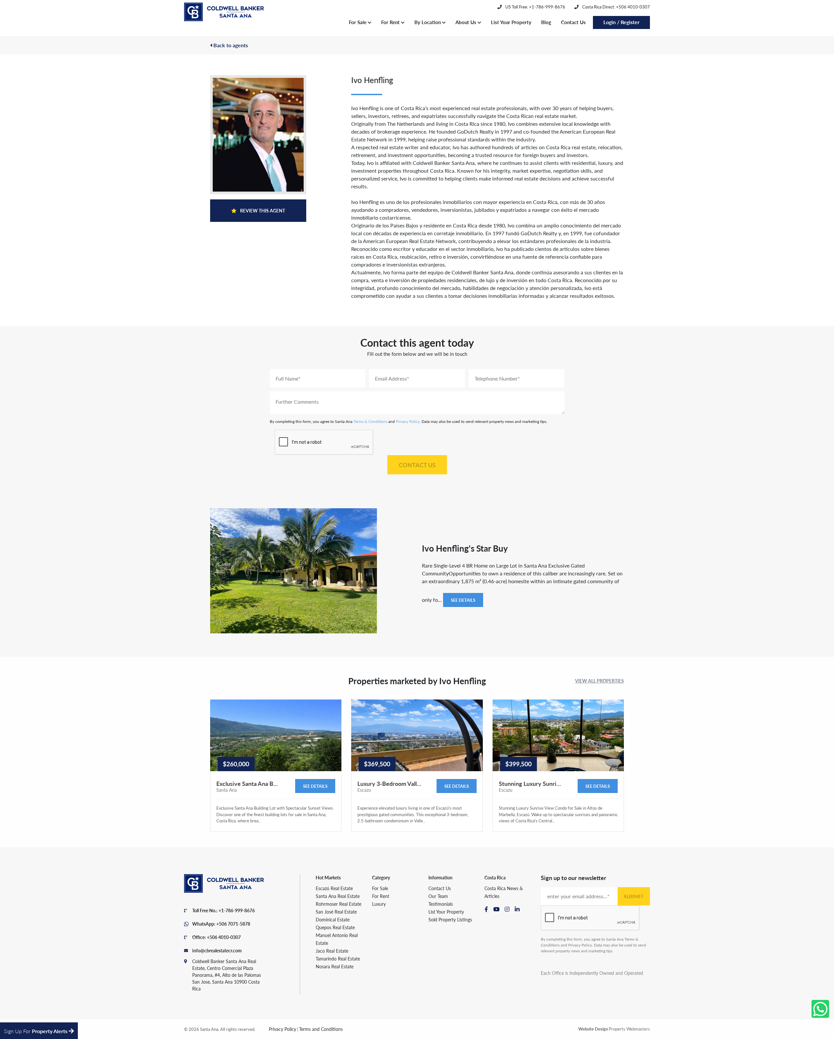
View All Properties (599, 680)
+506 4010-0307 (224, 937)
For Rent (391, 22)
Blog (546, 22)
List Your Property (511, 22)
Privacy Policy (408, 421)
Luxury (379, 904)
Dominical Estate (333, 919)
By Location (428, 22)
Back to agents (230, 45)
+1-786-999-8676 (237, 910)
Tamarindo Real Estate (338, 958)
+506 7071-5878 (233, 923)
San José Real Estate (336, 911)
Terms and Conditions (321, 1029)
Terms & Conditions (370, 421)
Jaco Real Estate (332, 950)
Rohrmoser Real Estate (338, 904)
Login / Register (621, 22)
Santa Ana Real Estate (338, 896)
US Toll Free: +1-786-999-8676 (534, 7)
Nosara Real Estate (334, 966)
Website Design (593, 1029)
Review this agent (262, 210)
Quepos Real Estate (335, 927)
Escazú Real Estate (334, 888)
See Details (463, 600)
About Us (466, 22)
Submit (634, 896)
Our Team (438, 896)
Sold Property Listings (450, 919)
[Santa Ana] (224, 12)
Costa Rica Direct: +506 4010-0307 (615, 7)
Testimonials (440, 904)
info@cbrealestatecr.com (217, 950)
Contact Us (573, 22)
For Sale (358, 22)
